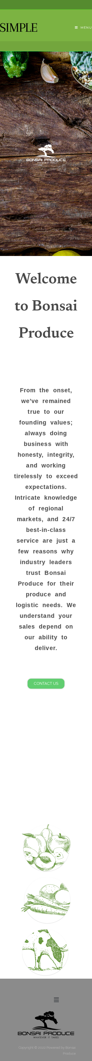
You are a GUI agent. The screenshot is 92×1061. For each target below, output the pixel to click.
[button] (56, 999)
